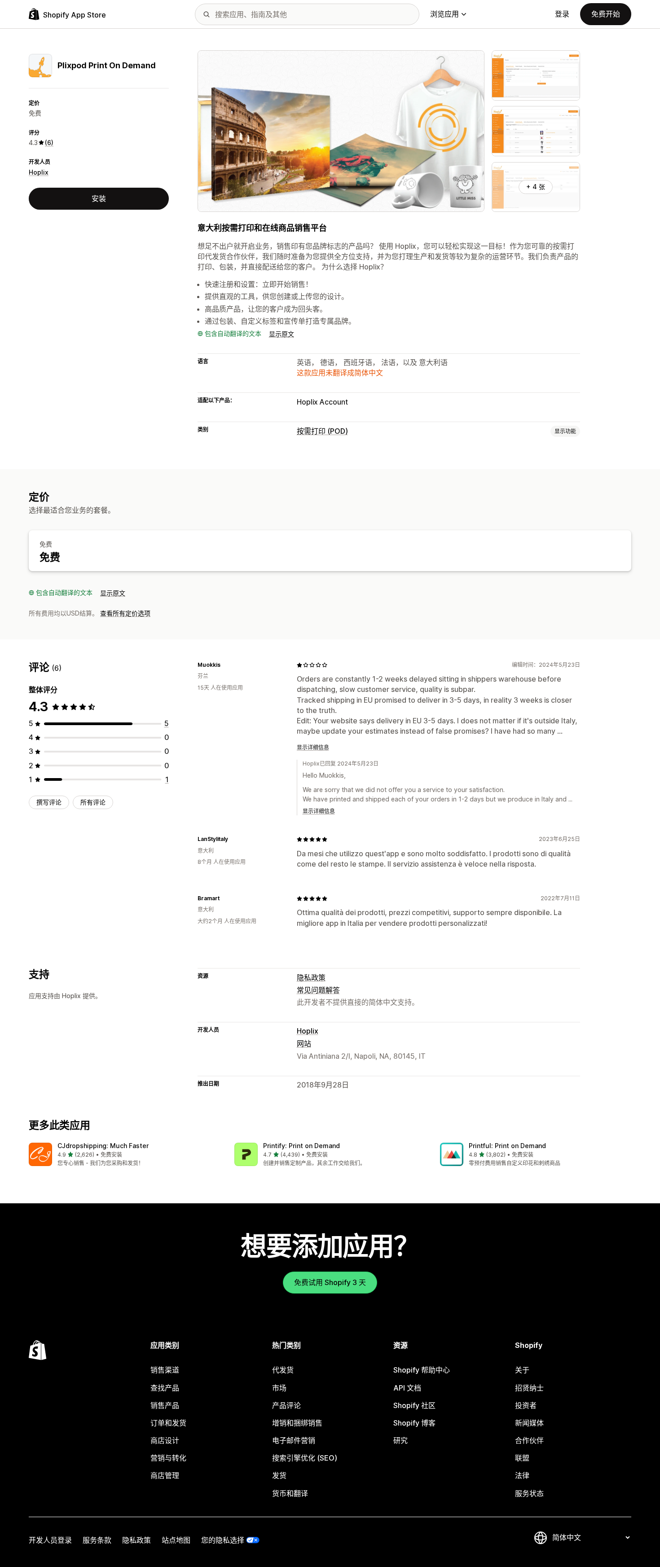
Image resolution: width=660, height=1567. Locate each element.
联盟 (522, 1457)
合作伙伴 (529, 1440)
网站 (304, 1043)
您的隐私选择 (222, 1540)
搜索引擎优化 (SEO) (304, 1457)
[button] (124, 1155)
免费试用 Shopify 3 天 (330, 1282)
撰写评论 (49, 802)
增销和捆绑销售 (297, 1422)
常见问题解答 (318, 990)
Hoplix (38, 172)
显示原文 (281, 334)
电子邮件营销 (293, 1440)
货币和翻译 (290, 1493)
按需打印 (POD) (322, 431)
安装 (99, 198)
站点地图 (176, 1540)
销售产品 (164, 1405)
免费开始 (605, 13)
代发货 (283, 1369)
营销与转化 (168, 1457)
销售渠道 (164, 1369)
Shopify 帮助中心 (421, 1369)
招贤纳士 (529, 1387)
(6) (49, 142)
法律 (522, 1475)
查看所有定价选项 (125, 613)
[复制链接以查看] (225, 665)
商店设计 (164, 1440)
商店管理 (164, 1475)
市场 (279, 1387)
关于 (522, 1369)
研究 (400, 1440)
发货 (279, 1475)
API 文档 (407, 1387)
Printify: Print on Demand (301, 1145)
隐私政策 (311, 977)
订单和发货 (168, 1422)
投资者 (526, 1405)
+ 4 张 (535, 186)
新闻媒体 (529, 1422)
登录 (562, 13)
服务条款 (97, 1540)
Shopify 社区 (414, 1405)
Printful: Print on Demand (507, 1145)
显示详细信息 (313, 747)
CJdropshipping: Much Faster (103, 1145)
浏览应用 (444, 13)
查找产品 (164, 1387)
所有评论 (93, 802)
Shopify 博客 (414, 1422)
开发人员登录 (50, 1540)
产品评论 (286, 1405)
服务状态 (529, 1493)
